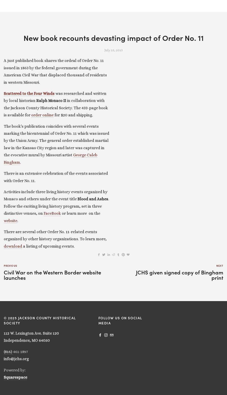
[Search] (5, 6)
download (13, 246)
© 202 (9, 318)
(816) (8, 351)
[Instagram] (106, 335)
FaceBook (52, 213)
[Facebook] (100, 335)
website (10, 220)
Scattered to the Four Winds (29, 93)
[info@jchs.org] (112, 335)
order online (42, 115)
